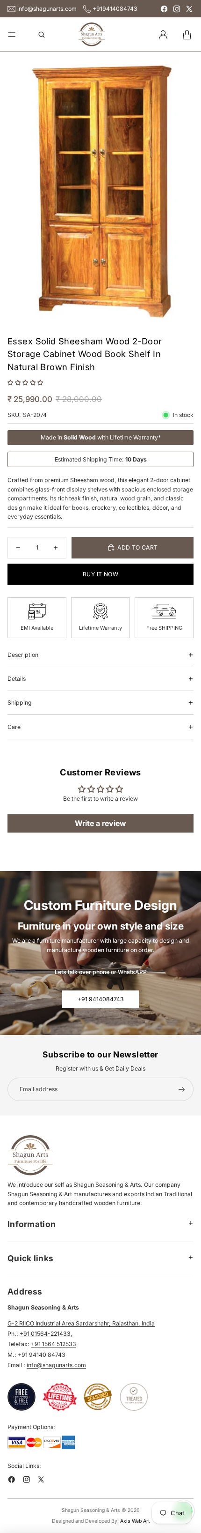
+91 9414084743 (101, 999)
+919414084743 (115, 8)
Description (22, 654)
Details (16, 678)
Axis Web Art (135, 1521)
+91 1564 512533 (53, 1343)
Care (14, 726)
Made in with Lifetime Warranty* (101, 437)
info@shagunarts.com (47, 8)
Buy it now (100, 574)
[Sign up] (182, 1089)
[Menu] (11, 34)
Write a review (100, 823)
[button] (25, 382)
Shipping (19, 702)
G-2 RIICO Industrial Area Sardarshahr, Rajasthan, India (81, 1323)
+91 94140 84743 (41, 1354)
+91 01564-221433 (45, 1333)
